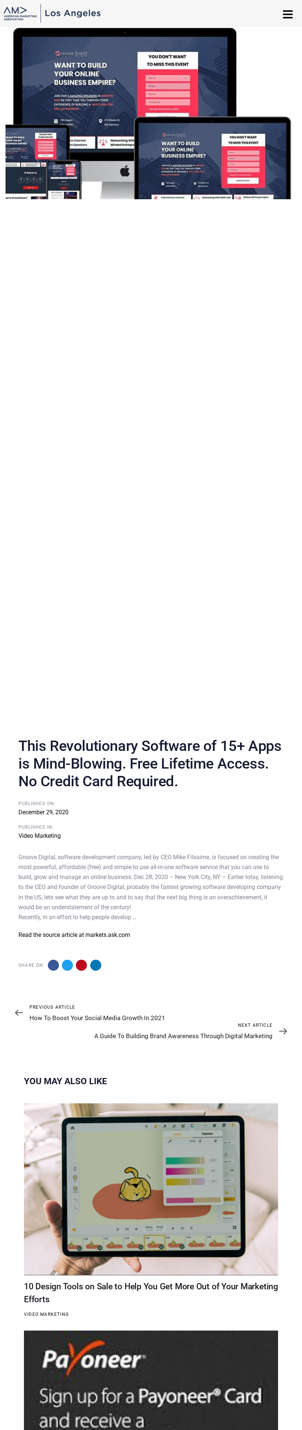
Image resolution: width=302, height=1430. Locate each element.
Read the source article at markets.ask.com (74, 934)
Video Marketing (39, 835)
